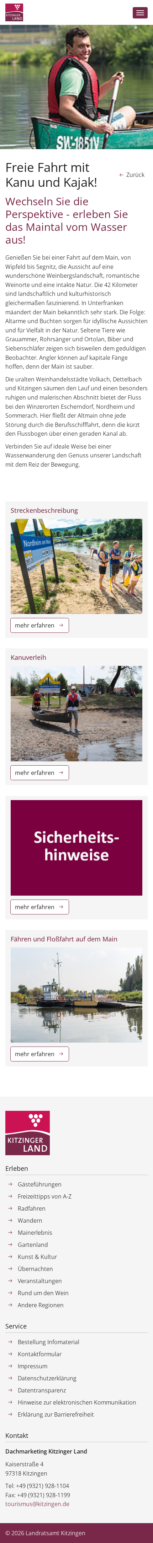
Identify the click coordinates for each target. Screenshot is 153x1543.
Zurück (135, 175)
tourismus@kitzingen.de (37, 1504)
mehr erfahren (34, 625)
